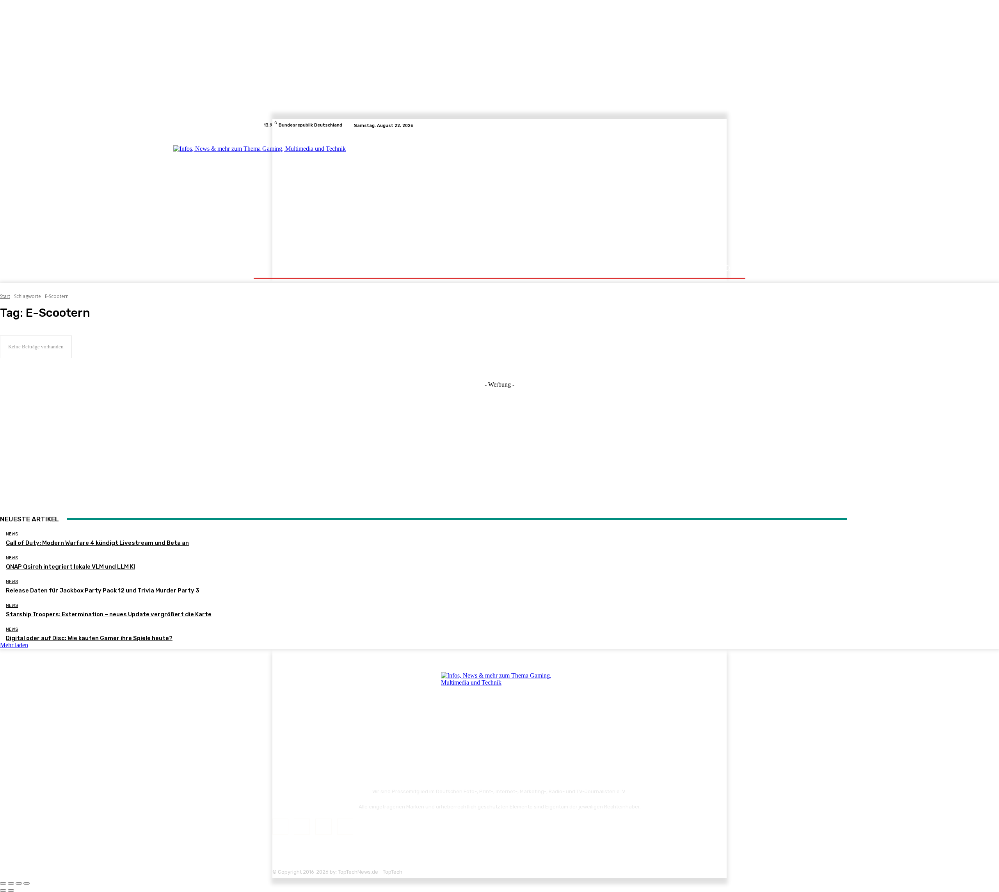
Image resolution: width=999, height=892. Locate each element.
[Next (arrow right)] (11, 890)
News (12, 534)
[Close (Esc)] (3, 883)
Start (5, 296)
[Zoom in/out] (26, 883)
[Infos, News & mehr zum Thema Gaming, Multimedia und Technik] (340, 195)
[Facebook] (703, 125)
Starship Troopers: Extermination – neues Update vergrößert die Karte (109, 614)
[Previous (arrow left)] (3, 890)
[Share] (11, 883)
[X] (722, 125)
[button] (727, 268)
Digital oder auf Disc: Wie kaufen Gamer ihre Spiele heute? (89, 638)
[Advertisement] (568, 196)
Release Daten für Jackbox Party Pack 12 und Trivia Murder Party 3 (102, 590)
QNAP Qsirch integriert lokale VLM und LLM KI (70, 566)
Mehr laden (14, 645)
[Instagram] (712, 125)
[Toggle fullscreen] (19, 883)
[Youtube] (731, 125)
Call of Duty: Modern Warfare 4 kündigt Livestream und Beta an (97, 542)
